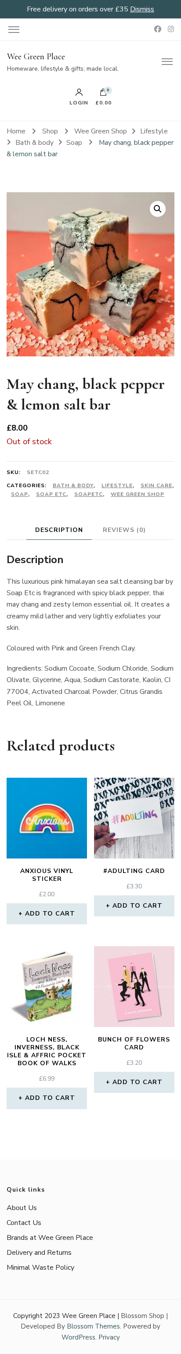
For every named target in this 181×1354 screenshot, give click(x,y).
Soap (19, 494)
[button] (158, 209)
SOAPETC (88, 494)
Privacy (109, 1337)
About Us (22, 1208)
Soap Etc (51, 494)
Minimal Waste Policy (40, 1267)
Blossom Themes (93, 1326)
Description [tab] (59, 530)
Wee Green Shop (137, 494)
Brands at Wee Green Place (50, 1238)
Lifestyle (117, 485)
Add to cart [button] (50, 913)
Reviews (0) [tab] (124, 530)
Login (78, 102)
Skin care (156, 485)
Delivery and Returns (39, 1252)
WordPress (78, 1337)
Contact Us (24, 1223)
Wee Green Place (36, 56)
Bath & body (73, 485)
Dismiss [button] (142, 9)
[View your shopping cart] (103, 94)
